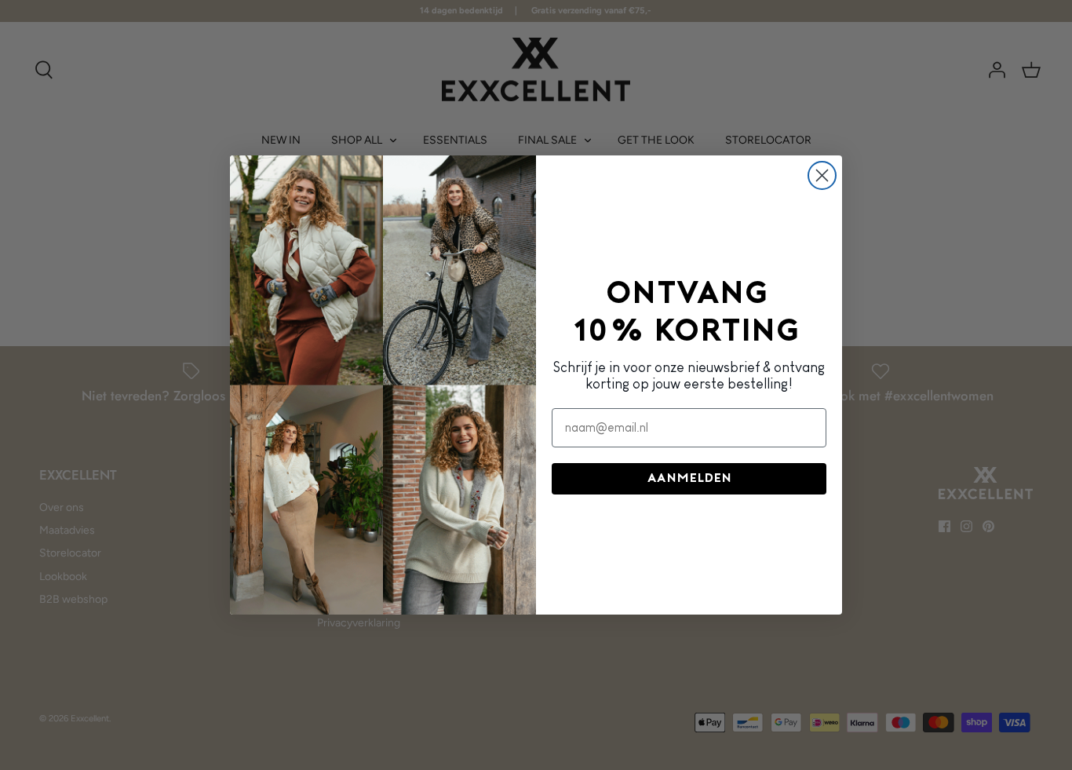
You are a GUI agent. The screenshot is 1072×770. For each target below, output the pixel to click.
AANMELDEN (689, 479)
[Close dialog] (822, 175)
